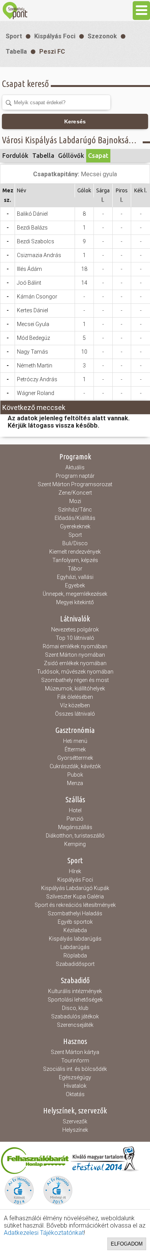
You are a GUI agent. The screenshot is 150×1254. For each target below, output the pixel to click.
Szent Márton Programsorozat (75, 484)
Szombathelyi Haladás (75, 913)
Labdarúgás (75, 947)
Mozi (75, 501)
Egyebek (75, 585)
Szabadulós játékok (75, 1016)
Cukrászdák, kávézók (75, 766)
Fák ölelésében (75, 697)
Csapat (98, 155)
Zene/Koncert (75, 493)
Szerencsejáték (75, 1025)
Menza (75, 783)
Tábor (75, 569)
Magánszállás (75, 827)
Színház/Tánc (75, 510)
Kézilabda (75, 930)
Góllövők (71, 155)
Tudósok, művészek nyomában (75, 672)
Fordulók (15, 155)
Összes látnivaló (75, 714)
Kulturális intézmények (75, 991)
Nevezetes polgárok (75, 629)
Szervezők (75, 1121)
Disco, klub (75, 1008)
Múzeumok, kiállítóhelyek (75, 688)
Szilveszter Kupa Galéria (75, 896)
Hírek (75, 871)
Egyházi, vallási (75, 577)
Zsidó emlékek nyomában (75, 663)
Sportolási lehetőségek (75, 1000)
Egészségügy (75, 1077)
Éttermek (75, 749)
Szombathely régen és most (75, 680)
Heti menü (75, 741)
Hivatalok (75, 1086)
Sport (14, 36)
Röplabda (75, 955)
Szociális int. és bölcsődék (75, 1069)
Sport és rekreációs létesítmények (75, 905)
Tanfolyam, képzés (75, 560)
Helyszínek (75, 1130)
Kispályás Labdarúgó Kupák (75, 888)
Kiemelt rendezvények (75, 552)
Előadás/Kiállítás (75, 518)
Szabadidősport (75, 964)
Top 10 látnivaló (75, 638)
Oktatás (75, 1094)
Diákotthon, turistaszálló (75, 836)
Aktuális (75, 467)
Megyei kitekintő (75, 602)
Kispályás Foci (54, 36)
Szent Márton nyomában (75, 655)
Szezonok (102, 36)
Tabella (16, 51)
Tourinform (75, 1060)
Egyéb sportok (75, 922)
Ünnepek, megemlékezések (75, 594)
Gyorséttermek (75, 758)
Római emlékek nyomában (75, 646)
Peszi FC (52, 51)
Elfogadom (127, 1244)
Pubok (75, 775)
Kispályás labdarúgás (75, 939)
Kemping (75, 844)
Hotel (75, 810)
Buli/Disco (75, 543)
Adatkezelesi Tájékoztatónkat (44, 1232)
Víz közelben (75, 705)
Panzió (75, 819)
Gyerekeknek (75, 526)
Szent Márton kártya (75, 1052)
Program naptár (75, 476)
